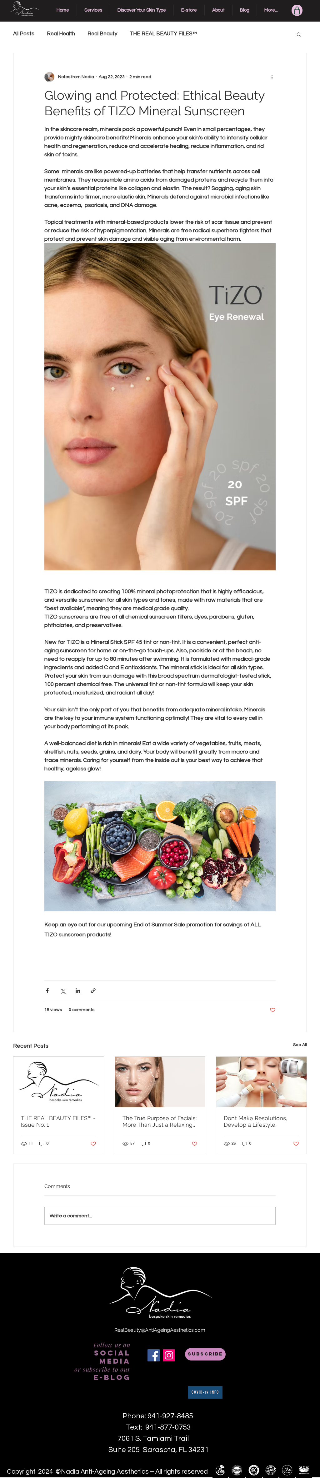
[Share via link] (93, 991)
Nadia (71, 1471)
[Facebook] (154, 1355)
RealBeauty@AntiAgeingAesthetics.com (159, 1330)
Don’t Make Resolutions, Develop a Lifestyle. (255, 1121)
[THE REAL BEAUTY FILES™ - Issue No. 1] (58, 1082)
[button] (299, 34)
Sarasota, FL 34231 (176, 1450)
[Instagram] (169, 1355)
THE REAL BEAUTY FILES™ (163, 34)
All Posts (23, 34)
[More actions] (272, 77)
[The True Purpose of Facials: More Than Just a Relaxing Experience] (160, 1082)
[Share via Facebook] (47, 991)
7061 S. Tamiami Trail (159, 1438)
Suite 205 (125, 1450)
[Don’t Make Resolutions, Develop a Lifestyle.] (261, 1082)
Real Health (61, 34)
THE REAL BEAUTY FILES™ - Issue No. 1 (58, 1121)
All (159, 1471)
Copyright (21, 1471)
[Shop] (297, 10)
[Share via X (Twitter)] (63, 991)
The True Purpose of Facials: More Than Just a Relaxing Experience (159, 1121)
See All (300, 1045)
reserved (195, 1471)
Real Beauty (102, 34)
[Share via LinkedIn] (78, 991)
